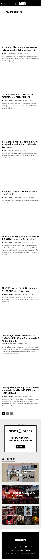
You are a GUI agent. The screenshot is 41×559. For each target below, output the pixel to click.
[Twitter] (20, 547)
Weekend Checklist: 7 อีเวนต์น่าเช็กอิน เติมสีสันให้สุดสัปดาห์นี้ (20, 494)
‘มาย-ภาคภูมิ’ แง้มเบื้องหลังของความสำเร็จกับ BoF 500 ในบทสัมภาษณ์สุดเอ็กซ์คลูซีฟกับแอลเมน (20, 338)
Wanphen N (17, 100)
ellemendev (10, 150)
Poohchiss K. (11, 53)
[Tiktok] (31, 547)
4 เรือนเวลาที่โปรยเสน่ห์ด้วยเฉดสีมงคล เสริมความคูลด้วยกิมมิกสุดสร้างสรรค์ (19, 48)
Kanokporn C (12, 344)
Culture (4, 343)
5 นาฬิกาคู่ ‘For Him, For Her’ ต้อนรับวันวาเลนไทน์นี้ (20, 193)
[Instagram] (15, 547)
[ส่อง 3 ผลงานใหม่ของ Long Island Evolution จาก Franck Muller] (20, 78)
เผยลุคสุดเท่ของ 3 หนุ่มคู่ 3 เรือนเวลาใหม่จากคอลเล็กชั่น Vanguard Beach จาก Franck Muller (20, 390)
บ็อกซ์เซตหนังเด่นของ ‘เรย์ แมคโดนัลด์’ (20, 515)
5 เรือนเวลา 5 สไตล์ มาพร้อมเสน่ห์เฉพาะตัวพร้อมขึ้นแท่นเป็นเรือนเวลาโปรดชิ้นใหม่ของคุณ (20, 144)
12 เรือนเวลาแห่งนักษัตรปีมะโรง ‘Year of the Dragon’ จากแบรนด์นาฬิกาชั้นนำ (20, 238)
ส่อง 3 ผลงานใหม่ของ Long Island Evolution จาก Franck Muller (17, 96)
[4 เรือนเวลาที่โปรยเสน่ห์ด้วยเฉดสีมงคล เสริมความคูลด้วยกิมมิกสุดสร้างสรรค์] (20, 31)
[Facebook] (10, 547)
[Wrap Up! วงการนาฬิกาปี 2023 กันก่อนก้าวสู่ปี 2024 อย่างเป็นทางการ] (20, 271)
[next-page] (11, 413)
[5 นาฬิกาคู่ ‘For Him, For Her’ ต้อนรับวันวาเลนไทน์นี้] (20, 175)
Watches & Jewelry (7, 100)
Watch (4, 53)
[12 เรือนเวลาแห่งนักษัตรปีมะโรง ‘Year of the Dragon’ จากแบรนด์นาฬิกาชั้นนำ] (20, 220)
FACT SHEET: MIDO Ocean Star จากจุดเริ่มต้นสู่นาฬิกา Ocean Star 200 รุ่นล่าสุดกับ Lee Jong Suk (20, 473)
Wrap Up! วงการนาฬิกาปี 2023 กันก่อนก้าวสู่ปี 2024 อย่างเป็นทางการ (19, 289)
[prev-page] (32, 466)
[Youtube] (26, 547)
